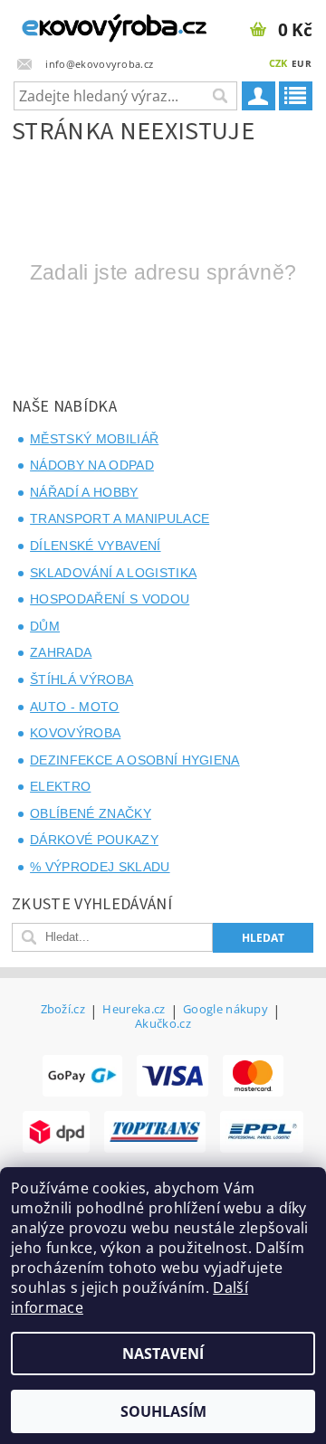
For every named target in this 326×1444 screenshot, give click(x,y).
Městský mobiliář (94, 439)
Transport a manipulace (119, 518)
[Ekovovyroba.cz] (81, 23)
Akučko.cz (163, 1024)
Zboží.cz (63, 1010)
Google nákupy (225, 1010)
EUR (302, 63)
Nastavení (163, 1353)
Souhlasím (163, 1411)
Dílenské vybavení (95, 545)
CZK (278, 63)
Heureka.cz (133, 1010)
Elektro (60, 786)
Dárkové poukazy (94, 839)
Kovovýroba (75, 733)
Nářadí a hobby (84, 492)
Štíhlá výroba (81, 679)
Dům (45, 626)
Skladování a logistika (113, 572)
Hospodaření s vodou (109, 599)
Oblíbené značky (90, 813)
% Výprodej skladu (99, 867)
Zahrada (60, 652)
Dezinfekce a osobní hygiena (135, 760)
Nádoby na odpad (92, 465)
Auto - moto (75, 706)
